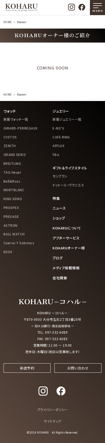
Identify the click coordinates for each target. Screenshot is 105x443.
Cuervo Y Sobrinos (19, 242)
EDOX (8, 251)
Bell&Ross (12, 181)
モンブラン (60, 176)
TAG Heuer (13, 172)
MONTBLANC (14, 189)
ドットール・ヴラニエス (68, 185)
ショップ (58, 218)
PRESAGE (11, 216)
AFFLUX (58, 145)
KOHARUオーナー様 (68, 247)
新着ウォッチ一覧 (16, 119)
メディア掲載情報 (65, 267)
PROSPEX (11, 207)
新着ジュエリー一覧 (67, 119)
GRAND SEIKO (15, 154)
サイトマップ (52, 421)
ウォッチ (10, 111)
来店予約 (27, 368)
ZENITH (10, 145)
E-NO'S (58, 128)
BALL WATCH (14, 234)
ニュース (59, 208)
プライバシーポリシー (52, 409)
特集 (56, 198)
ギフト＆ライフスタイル (69, 167)
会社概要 (59, 277)
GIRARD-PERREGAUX (21, 128)
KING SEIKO (13, 198)
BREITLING (12, 163)
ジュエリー (60, 111)
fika (55, 154)
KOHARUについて (66, 228)
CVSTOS (10, 137)
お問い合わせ (78, 368)
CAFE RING (61, 137)
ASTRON (11, 225)
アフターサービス (65, 237)
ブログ (57, 257)
